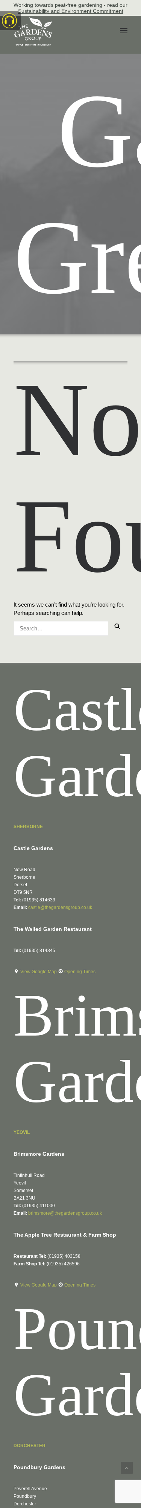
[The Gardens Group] (33, 20)
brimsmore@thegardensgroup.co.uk (65, 1213)
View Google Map (39, 971)
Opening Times (80, 971)
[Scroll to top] (127, 1467)
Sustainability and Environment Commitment (70, 11)
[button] (123, 30)
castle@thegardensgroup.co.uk (60, 907)
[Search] (61, 627)
